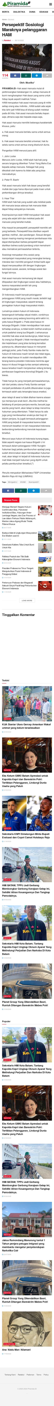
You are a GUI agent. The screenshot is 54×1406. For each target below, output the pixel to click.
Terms (38, 1374)
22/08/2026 (7, 790)
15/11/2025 (7, 539)
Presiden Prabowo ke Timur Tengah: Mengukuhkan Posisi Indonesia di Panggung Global (18, 571)
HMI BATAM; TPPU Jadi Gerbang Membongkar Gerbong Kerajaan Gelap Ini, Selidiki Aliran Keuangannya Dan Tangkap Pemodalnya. (26, 890)
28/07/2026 (7, 528)
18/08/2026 (7, 958)
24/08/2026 (7, 732)
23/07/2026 (7, 1254)
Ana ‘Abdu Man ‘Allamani (16, 1349)
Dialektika (19, 11)
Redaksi (7, 40)
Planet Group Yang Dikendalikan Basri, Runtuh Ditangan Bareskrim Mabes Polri (25, 1003)
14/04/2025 (7, 577)
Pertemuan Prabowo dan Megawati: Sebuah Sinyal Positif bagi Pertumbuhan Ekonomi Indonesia (19, 585)
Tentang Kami (10, 1374)
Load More (27, 600)
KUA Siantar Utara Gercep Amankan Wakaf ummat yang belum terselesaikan (26, 726)
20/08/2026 (7, 900)
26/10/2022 (19, 40)
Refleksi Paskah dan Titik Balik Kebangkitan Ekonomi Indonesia (16, 558)
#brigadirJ (12, 482)
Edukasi (43, 11)
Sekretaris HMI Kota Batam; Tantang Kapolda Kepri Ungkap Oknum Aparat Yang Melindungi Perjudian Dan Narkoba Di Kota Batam (26, 949)
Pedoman (30, 1374)
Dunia (32, 11)
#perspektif (34, 482)
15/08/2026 (7, 1009)
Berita (5, 11)
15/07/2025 (7, 551)
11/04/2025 (7, 592)
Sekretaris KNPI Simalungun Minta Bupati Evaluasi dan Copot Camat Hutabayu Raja (26, 835)
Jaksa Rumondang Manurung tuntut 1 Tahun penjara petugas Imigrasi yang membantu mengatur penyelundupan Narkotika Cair (23, 1245)
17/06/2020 (7, 1354)
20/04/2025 (7, 563)
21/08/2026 (7, 841)
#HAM (23, 482)
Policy (46, 1374)
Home (4, 19)
